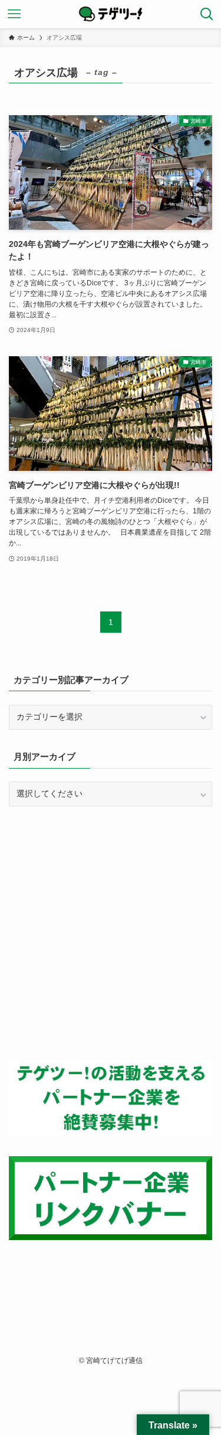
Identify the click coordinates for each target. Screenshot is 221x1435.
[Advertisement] (110, 933)
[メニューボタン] (14, 14)
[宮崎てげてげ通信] (110, 14)
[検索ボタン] (207, 14)
